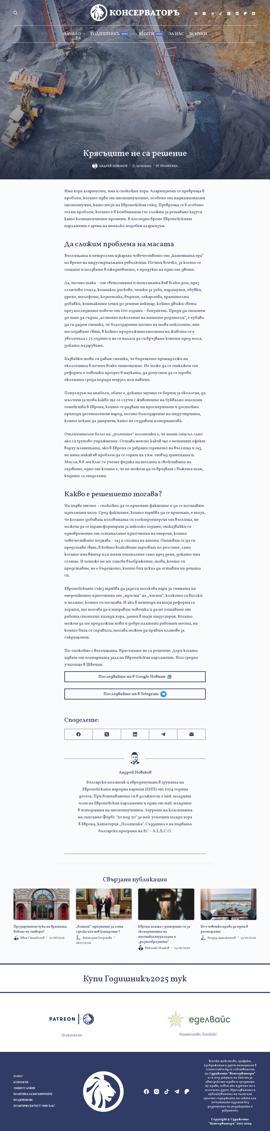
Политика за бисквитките (33, 1094)
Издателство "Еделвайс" (198, 1034)
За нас (176, 34)
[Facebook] (195, 13)
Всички (198, 34)
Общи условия (24, 1088)
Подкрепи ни (72, 1035)
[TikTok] (220, 13)
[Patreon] (245, 13)
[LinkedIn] (237, 13)
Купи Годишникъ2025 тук (135, 979)
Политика (169, 166)
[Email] (191, 734)
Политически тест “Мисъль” (34, 1106)
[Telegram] (212, 13)
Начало (72, 34)
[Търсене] (15, 13)
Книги (151, 34)
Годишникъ (109, 34)
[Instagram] (204, 13)
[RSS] (253, 13)
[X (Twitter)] (228, 13)
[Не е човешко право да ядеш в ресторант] (229, 904)
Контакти (21, 1082)
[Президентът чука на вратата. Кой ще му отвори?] (42, 904)
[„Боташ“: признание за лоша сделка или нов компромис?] (104, 904)
